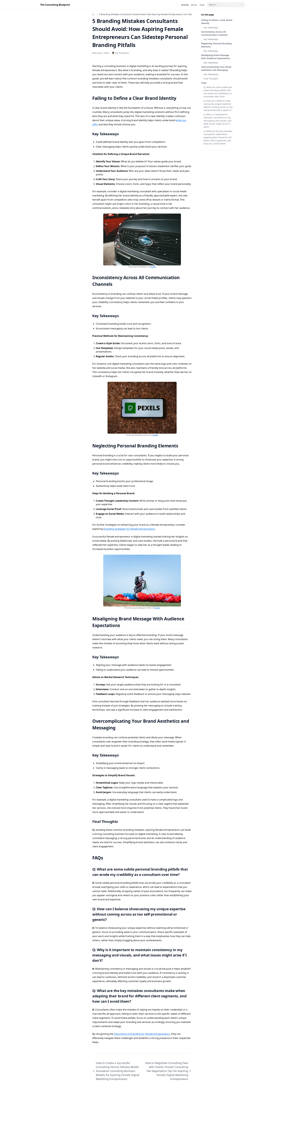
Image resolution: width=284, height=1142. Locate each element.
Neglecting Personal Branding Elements (216, 45)
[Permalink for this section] (180, 98)
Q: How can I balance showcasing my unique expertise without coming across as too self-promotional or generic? (218, 105)
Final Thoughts (211, 78)
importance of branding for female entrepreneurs (142, 1034)
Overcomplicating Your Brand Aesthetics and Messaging (216, 68)
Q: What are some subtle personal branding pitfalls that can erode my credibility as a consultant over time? (218, 92)
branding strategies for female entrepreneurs (129, 528)
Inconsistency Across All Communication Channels (214, 33)
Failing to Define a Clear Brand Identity (216, 22)
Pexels (153, 266)
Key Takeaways (211, 27)
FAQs (203, 82)
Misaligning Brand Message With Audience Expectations (215, 57)
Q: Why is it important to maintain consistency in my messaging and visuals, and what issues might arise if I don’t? (217, 120)
